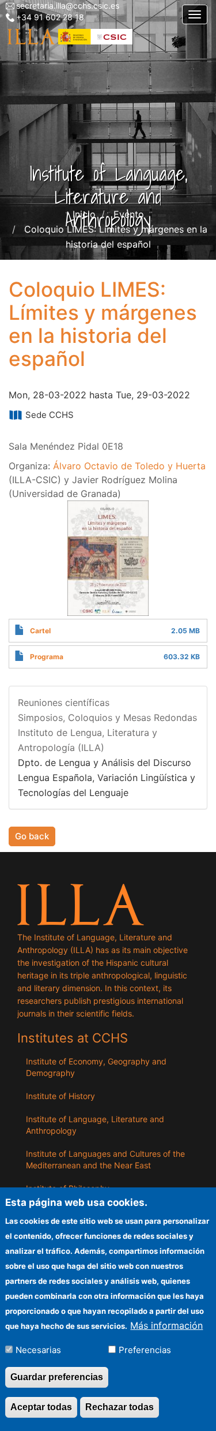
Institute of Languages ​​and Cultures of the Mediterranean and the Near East (105, 1159)
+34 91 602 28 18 (50, 17)
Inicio (84, 214)
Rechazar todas (119, 1407)
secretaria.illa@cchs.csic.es (67, 5)
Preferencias (145, 1349)
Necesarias (38, 1349)
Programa (46, 656)
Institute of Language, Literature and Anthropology (95, 1124)
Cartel (40, 630)
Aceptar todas (41, 1407)
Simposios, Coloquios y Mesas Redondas (107, 717)
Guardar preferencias (56, 1377)
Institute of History (60, 1096)
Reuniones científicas (63, 702)
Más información (166, 1325)
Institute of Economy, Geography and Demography (96, 1067)
